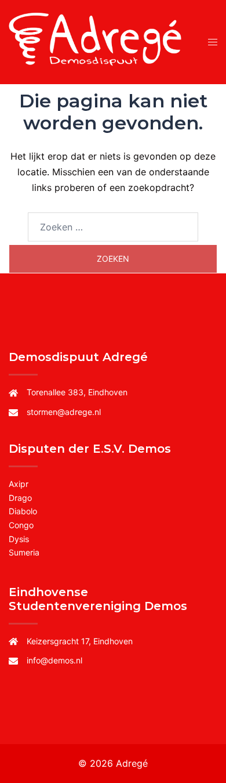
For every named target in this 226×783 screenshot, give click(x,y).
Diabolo (23, 511)
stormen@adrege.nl (64, 412)
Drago (20, 498)
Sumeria (24, 552)
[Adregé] (97, 41)
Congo (21, 525)
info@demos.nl (54, 660)
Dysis (19, 539)
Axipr (18, 484)
